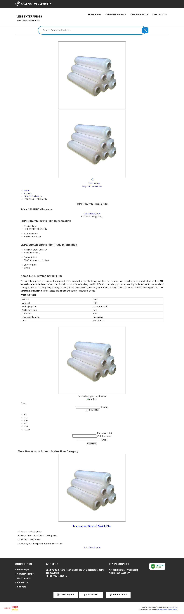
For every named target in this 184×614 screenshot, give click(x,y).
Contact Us (159, 14)
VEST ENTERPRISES (29, 18)
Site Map (21, 586)
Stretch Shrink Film (33, 196)
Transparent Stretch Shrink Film (92, 526)
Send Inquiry (94, 183)
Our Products (139, 14)
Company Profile (115, 14)
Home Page (94, 14)
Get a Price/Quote (92, 213)
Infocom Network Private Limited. (167, 609)
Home (26, 190)
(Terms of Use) (173, 607)
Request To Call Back (92, 186)
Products (28, 193)
